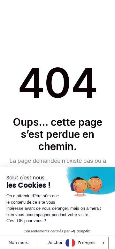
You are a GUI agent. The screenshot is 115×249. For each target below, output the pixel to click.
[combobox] (85, 243)
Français (87, 243)
